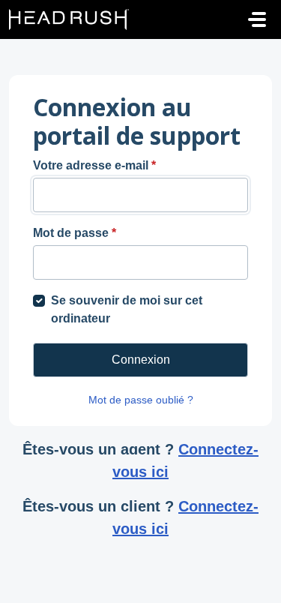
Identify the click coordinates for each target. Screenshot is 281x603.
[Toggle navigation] (257, 19)
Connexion (141, 359)
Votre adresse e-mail (94, 165)
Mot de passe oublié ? (140, 400)
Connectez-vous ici (185, 460)
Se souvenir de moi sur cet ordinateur (126, 309)
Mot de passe (74, 232)
